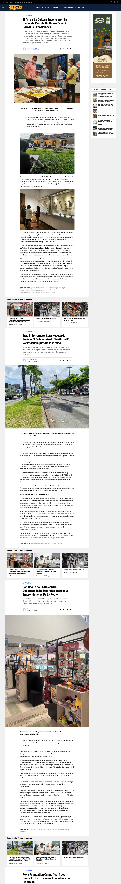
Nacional (18, 2)
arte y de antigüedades (48, 287)
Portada (27, 290)
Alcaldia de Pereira (36, 287)
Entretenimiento (68, 7)
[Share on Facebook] (60, 48)
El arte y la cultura (25, 289)
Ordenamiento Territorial (38, 543)
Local (11, 2)
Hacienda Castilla (36, 289)
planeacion (48, 543)
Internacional (27, 2)
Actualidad (45, 7)
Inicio (38, 7)
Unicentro (23, 831)
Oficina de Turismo (67, 289)
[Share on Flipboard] (67, 48)
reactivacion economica (37, 290)
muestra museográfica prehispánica (51, 289)
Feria (42, 829)
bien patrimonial (60, 287)
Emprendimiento (35, 829)
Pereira (22, 290)
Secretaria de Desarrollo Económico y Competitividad (35, 292)
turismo (53, 292)
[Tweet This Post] (63, 48)
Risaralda (59, 543)
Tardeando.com (33, 48)
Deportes (56, 7)
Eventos (81, 7)
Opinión (5, 2)
